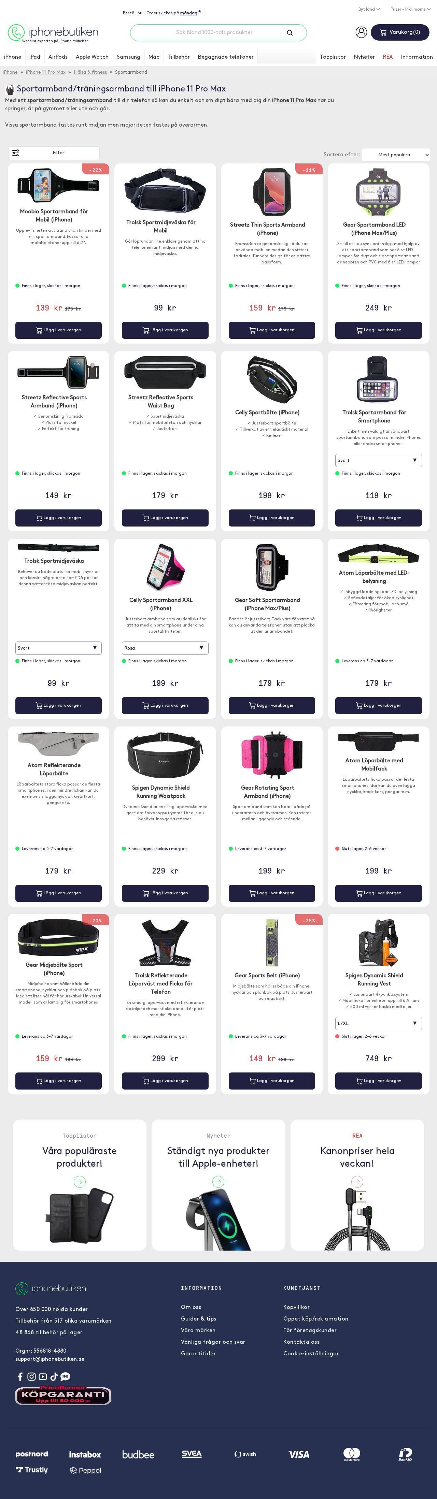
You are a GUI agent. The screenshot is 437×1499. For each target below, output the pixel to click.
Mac (154, 57)
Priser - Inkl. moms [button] (409, 10)
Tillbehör (179, 57)
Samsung (128, 57)
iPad (34, 57)
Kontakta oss (301, 1342)
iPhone (12, 57)
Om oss (191, 1307)
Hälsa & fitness (90, 72)
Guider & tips (198, 1319)
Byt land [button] (367, 10)
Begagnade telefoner (226, 57)
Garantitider (198, 1354)
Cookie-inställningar (311, 1354)
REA (388, 57)
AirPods (58, 57)
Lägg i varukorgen (61, 330)
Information (417, 57)
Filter (58, 153)
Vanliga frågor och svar (213, 1342)
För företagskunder (310, 1331)
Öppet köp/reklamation (316, 1319)
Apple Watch (92, 57)
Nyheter (364, 57)
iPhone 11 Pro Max (46, 72)
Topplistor (333, 57)
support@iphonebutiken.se (49, 1359)
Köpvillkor (296, 1307)
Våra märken (198, 1331)
